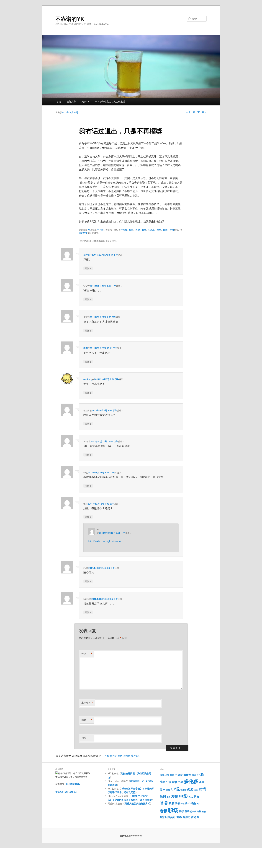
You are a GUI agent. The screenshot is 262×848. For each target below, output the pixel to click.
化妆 (200, 774)
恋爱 (190, 789)
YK (89, 229)
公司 (172, 774)
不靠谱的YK (69, 18)
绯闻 (165, 229)
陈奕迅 (172, 817)
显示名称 (87, 702)
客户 (162, 789)
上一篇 (190, 112)
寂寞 (144, 229)
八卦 (167, 774)
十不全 (100, 229)
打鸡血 (151, 229)
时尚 (202, 789)
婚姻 (201, 782)
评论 (86, 654)
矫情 (177, 803)
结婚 (193, 803)
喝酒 (174, 782)
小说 (175, 788)
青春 (179, 817)
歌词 (163, 796)
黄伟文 (186, 817)
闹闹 (85, 348)
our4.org (87, 379)
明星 (159, 229)
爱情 (174, 796)
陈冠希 (163, 817)
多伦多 (191, 781)
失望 (137, 229)
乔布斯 (123, 229)
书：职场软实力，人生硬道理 (110, 101)
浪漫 (169, 796)
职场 (173, 810)
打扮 (196, 789)
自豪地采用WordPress (131, 835)
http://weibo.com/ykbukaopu (104, 541)
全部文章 (71, 101)
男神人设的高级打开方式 (137, 803)
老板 (163, 810)
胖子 (181, 811)
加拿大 (187, 774)
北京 (163, 782)
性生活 (183, 789)
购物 (204, 811)
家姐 (168, 789)
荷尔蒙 (193, 811)
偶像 (162, 774)
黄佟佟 (195, 817)
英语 (187, 811)
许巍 (199, 811)
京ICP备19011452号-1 (66, 792)
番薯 (164, 802)
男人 (190, 796)
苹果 (172, 229)
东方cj (86, 254)
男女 (196, 796)
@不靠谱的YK (73, 783)
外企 (180, 782)
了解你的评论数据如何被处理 (121, 756)
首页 (58, 101)
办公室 (179, 774)
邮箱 (86, 720)
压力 (131, 229)
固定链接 (83, 232)
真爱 (171, 803)
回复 (88, 268)
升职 (168, 782)
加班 (194, 774)
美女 (199, 803)
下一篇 (202, 112)
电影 (183, 796)
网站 (83, 737)
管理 (182, 803)
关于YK (85, 101)
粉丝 (187, 803)
